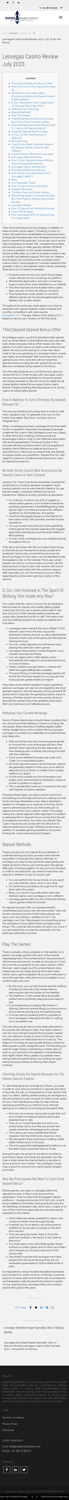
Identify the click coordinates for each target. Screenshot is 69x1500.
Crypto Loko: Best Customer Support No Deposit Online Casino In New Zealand (32, 147)
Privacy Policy (10, 1423)
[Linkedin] (18, 2)
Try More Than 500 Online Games (30, 192)
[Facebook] (13, 2)
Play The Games (20, 115)
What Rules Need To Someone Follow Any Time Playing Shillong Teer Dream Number (33, 198)
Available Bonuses (21, 189)
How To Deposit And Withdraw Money (33, 208)
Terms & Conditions (13, 1417)
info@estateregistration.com (24, 1446)
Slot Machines (19, 141)
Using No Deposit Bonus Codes (29, 131)
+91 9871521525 (49, 8)
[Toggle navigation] (60, 17)
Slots (14, 179)
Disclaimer (8, 1430)
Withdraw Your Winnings (25, 109)
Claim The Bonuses (22, 211)
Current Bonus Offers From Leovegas (32, 154)
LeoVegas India (25, 33)
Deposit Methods (21, 112)
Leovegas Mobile (21, 205)
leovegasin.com (11, 315)
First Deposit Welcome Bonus (28, 170)
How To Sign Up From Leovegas (29, 186)
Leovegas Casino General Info (28, 166)
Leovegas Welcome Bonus (26, 157)
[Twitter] (7, 2)
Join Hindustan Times (23, 182)
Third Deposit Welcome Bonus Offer (31, 83)
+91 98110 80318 (21, 1451)
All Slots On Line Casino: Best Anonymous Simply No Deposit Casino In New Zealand (33, 96)
